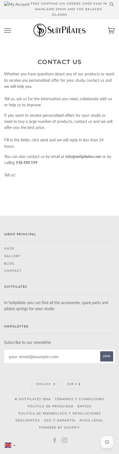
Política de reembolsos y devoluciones (59, 413)
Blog (9, 263)
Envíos (84, 406)
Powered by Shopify (59, 427)
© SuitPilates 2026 (33, 399)
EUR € (72, 384)
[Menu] (7, 30)
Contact (13, 271)
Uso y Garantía (59, 420)
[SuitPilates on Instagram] (65, 441)
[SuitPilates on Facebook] (55, 441)
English (44, 384)
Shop (9, 248)
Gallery (12, 256)
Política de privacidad (50, 406)
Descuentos (27, 420)
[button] (10, 445)
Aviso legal (91, 420)
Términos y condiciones (80, 399)
